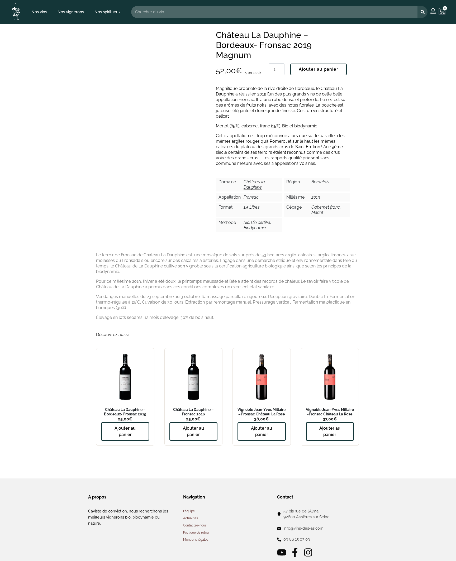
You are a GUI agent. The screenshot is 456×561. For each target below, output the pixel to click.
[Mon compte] (433, 11)
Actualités (190, 518)
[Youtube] (281, 552)
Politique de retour (196, 532)
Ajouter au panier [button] (125, 431)
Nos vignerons (71, 11)
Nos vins (39, 11)
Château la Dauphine (254, 184)
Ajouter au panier (318, 69)
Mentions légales (195, 539)
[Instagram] (308, 552)
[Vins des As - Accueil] (16, 11)
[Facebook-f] (295, 552)
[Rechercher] (422, 12)
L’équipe (189, 511)
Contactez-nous (195, 525)
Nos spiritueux (107, 11)
